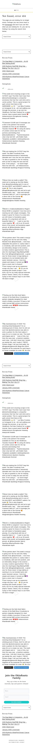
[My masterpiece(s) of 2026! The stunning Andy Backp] (16, 337)
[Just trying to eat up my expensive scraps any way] (16, 279)
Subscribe (16, 702)
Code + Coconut (20, 742)
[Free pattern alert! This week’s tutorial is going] (16, 251)
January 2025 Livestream (11, 74)
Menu (17, 10)
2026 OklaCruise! (8, 71)
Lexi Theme (11, 742)
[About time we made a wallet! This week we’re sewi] (16, 193)
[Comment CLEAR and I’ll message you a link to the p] (16, 136)
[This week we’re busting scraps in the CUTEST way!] (16, 107)
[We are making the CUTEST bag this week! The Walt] (16, 164)
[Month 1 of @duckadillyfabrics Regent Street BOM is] (16, 222)
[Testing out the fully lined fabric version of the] (16, 308)
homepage (8, 24)
